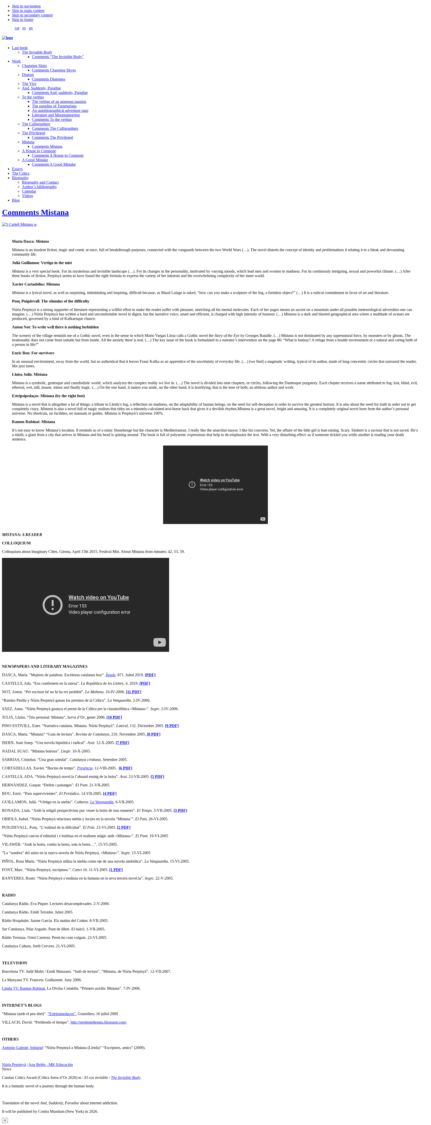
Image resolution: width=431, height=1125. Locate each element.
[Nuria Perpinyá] (7, 38)
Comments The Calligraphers (55, 128)
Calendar (29, 191)
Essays (17, 169)
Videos (27, 196)
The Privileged (33, 133)
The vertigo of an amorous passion (59, 101)
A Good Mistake (35, 160)
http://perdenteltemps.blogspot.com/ (98, 1022)
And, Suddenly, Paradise (41, 88)
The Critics (20, 173)
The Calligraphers (36, 124)
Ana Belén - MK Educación (50, 1064)
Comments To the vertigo (52, 119)
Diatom (28, 75)
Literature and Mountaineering (56, 115)
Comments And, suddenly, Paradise (60, 92)
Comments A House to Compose (58, 155)
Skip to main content (28, 10)
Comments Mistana (47, 146)
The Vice (29, 83)
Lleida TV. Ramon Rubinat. (24, 988)
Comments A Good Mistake (54, 164)
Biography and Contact (40, 182)
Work (16, 61)
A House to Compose (39, 151)
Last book (20, 48)
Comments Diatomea (48, 79)
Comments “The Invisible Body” (58, 57)
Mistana (28, 142)
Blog (16, 200)
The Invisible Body (37, 52)
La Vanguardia (101, 802)
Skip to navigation (26, 6)
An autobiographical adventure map (60, 110)
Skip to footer (22, 19)
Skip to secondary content (32, 15)
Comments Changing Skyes (54, 70)
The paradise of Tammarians (54, 106)
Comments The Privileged (52, 137)
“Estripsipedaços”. (62, 1014)
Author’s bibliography (39, 187)
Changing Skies (34, 66)
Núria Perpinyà (14, 1064)
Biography (20, 178)
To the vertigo (33, 97)
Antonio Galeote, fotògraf (22, 1048)
